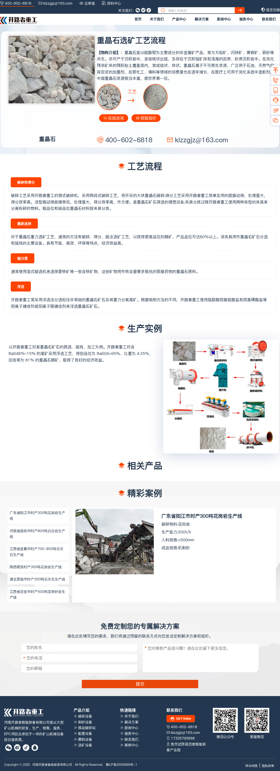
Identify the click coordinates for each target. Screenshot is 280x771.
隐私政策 (268, 766)
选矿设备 (84, 745)
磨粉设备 (84, 739)
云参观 (89, 3)
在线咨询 (115, 118)
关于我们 (157, 19)
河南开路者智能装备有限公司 (52, 764)
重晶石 (46, 347)
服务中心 (246, 19)
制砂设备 (84, 722)
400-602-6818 (18, 3)
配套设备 (84, 733)
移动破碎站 (86, 727)
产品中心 (179, 19)
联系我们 (269, 19)
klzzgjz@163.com (57, 3)
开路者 (18, 347)
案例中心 (131, 745)
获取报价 (147, 118)
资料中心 (114, 3)
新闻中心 (224, 19)
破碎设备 (84, 716)
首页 (138, 19)
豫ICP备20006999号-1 (121, 764)
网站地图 (251, 766)
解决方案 (202, 19)
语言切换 (272, 9)
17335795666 (183, 738)
